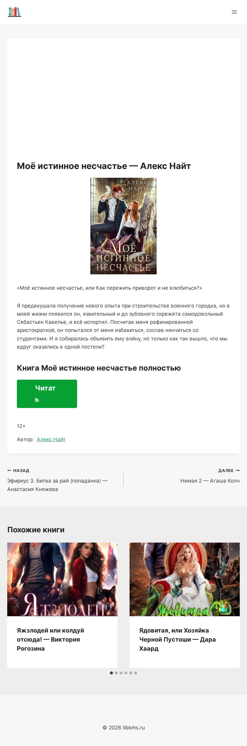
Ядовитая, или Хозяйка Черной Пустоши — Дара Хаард (177, 639)
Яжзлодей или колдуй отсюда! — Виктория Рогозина (50, 639)
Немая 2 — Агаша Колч (210, 476)
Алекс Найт (51, 439)
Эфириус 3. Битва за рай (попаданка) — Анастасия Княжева (57, 480)
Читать (45, 393)
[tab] (111, 672)
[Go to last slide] (18, 605)
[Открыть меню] (234, 12)
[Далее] (229, 605)
